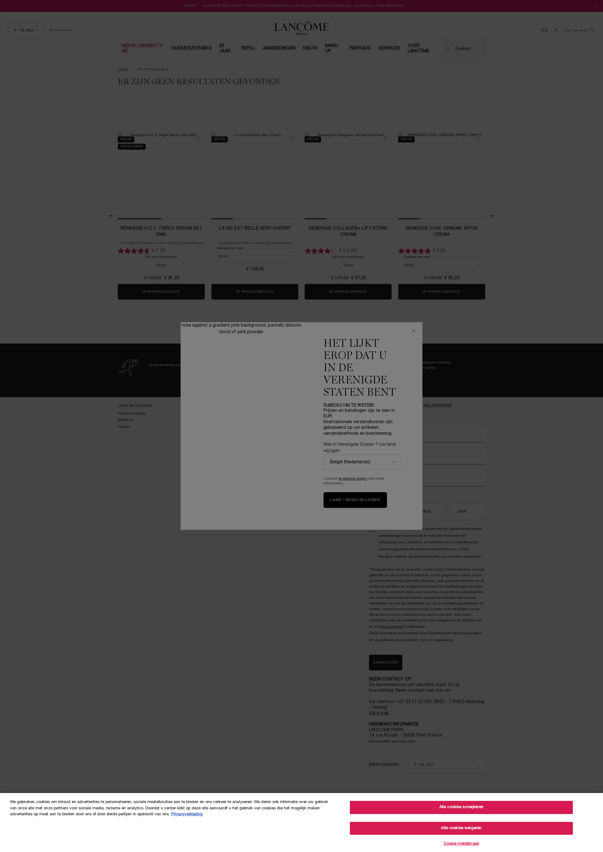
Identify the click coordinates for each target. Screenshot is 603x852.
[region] (301, 822)
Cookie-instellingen (461, 844)
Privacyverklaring (187, 814)
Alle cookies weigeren (461, 828)
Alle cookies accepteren (461, 807)
